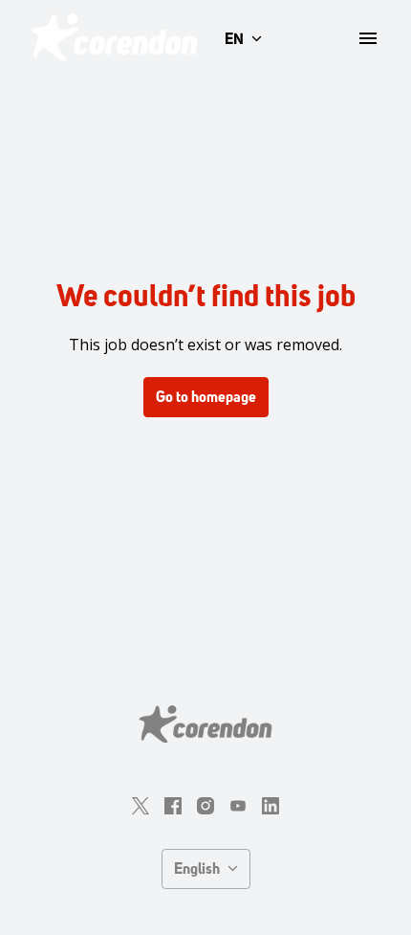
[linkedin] (270, 806)
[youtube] (238, 806)
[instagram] (205, 806)
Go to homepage (206, 397)
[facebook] (173, 806)
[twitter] (140, 806)
